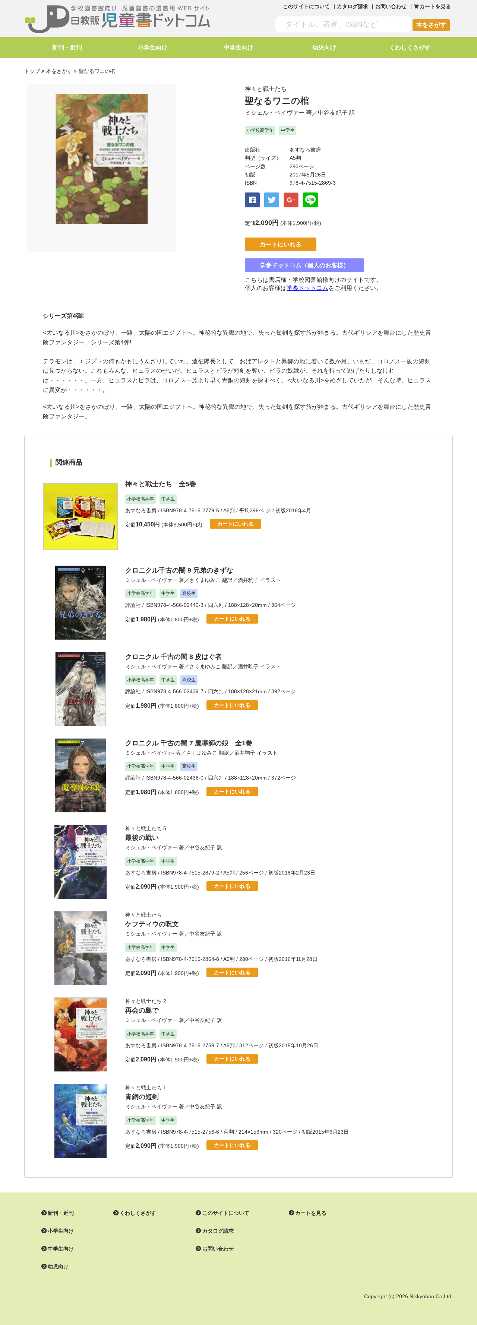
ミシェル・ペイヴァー (274, 112)
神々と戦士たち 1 (145, 1087)
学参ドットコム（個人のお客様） (304, 265)
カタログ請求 (352, 6)
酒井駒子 (248, 580)
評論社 (133, 605)
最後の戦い (142, 837)
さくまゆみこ (205, 580)
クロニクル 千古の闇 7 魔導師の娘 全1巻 (188, 743)
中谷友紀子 (333, 112)
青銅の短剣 (142, 1097)
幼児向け (324, 47)
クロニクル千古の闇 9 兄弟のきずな (179, 570)
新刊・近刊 (67, 47)
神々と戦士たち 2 (145, 1001)
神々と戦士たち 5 (145, 828)
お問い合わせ (391, 6)
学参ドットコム (307, 288)
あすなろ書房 (305, 150)
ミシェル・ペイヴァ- (149, 753)
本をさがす (431, 25)
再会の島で (142, 1010)
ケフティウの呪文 (152, 924)
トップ (32, 71)
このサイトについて (306, 6)
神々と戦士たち (266, 89)
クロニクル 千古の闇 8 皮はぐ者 (173, 656)
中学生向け (238, 47)
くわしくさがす (410, 47)
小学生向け (153, 47)
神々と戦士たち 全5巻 (160, 484)
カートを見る (310, 1213)
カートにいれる (280, 244)
